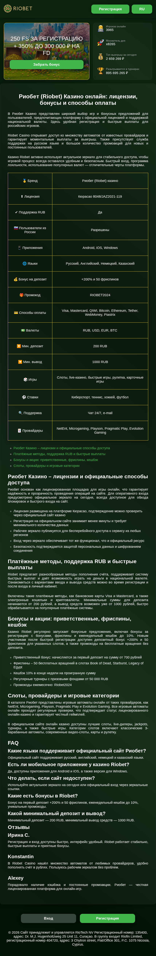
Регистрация (110, 9)
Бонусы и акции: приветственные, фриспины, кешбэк (56, 460)
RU (142, 9)
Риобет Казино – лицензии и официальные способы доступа (62, 448)
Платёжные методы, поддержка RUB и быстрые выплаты (59, 454)
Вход (48, 918)
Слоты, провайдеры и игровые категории (47, 466)
